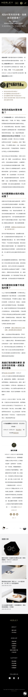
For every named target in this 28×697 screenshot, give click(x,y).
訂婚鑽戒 (17, 70)
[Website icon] (14, 514)
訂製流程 (14, 652)
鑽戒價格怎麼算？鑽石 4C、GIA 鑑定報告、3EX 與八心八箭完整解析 (13, 582)
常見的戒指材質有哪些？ (11, 91)
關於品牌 (14, 630)
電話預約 (18, 430)
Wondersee (13, 690)
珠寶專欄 (14, 665)
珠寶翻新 (14, 667)
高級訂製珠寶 (8, 373)
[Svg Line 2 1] (10, 678)
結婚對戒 (14, 645)
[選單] (25, 3)
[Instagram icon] (17, 514)
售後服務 (14, 661)
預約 (17, 3)
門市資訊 (14, 632)
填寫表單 (16, 433)
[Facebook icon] (11, 514)
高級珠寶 (14, 641)
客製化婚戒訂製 (14, 650)
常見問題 (14, 663)
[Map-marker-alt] (14, 678)
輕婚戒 (14, 648)
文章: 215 (14, 517)
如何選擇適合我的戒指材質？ (12, 93)
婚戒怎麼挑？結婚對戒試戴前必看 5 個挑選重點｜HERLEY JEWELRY (13, 559)
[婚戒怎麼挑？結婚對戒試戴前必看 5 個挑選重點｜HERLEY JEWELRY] (14, 548)
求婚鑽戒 (15, 142)
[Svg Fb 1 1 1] (18, 678)
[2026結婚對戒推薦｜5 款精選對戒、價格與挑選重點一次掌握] (14, 596)
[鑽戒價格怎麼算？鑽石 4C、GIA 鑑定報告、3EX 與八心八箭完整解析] (14, 572)
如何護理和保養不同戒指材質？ (13, 96)
